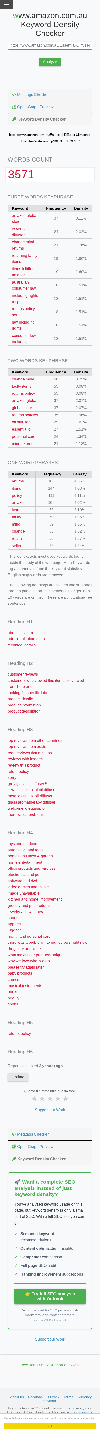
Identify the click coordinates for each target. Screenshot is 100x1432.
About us (17, 1397)
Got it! (50, 1426)
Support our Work (50, 1110)
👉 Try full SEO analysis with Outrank (50, 1296)
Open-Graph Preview (35, 107)
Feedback (35, 1397)
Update (18, 1077)
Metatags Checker (33, 95)
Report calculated (35, 1066)
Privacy (53, 1397)
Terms (68, 1397)
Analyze (50, 62)
